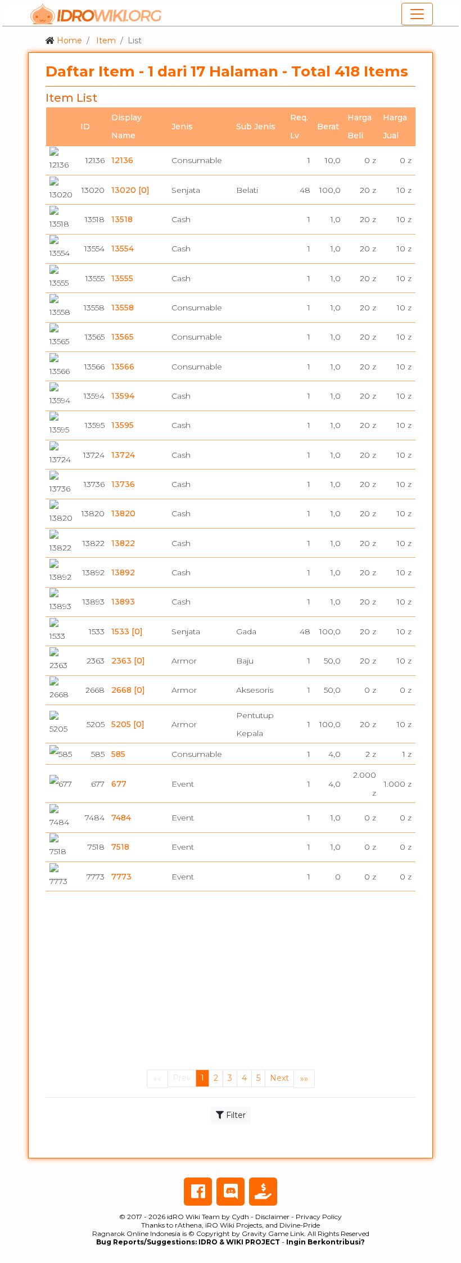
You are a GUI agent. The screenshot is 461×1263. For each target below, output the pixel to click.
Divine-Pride (299, 1225)
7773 (121, 877)
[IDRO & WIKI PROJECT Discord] (230, 1192)
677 (118, 784)
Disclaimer (272, 1216)
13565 (122, 337)
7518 (120, 847)
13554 (122, 248)
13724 (123, 455)
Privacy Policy (319, 1216)
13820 (123, 513)
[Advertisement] (230, 983)
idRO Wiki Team (193, 1216)
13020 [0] (130, 190)
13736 (123, 484)
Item (106, 40)
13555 (122, 278)
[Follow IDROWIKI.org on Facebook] (198, 1192)
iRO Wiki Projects (233, 1225)
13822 (123, 543)
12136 (122, 160)
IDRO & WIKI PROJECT (239, 1242)
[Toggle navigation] (417, 14)
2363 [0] (128, 661)
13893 (123, 602)
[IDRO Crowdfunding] (263, 1192)
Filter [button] (235, 1115)
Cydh (240, 1216)
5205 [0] (127, 724)
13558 (122, 308)
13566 (122, 367)
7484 (121, 818)
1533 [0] (127, 631)
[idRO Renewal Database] (96, 14)
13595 (122, 425)
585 (118, 754)
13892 (123, 572)
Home (69, 40)
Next (279, 1078)
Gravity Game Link (273, 1233)
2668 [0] (128, 690)
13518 (122, 219)
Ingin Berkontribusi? (325, 1242)
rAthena (188, 1225)
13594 (122, 396)
